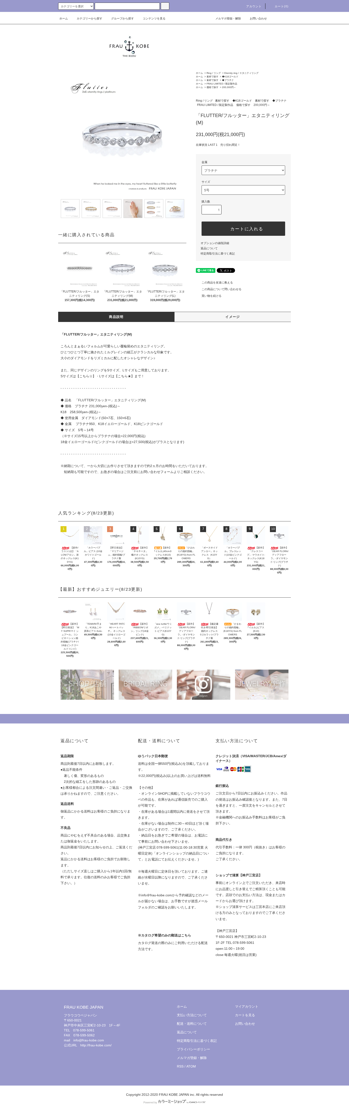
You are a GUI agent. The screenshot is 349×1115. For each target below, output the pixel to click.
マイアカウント (246, 1006)
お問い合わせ (258, 18)
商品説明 (116, 317)
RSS (180, 1066)
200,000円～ (229, 87)
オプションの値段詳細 (215, 243)
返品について (209, 248)
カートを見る (245, 1015)
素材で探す (212, 76)
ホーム (63, 18)
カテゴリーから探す (89, 18)
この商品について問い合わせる (221, 289)
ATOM (191, 1066)
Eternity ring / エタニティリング (241, 73)
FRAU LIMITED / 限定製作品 (222, 83)
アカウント (254, 6)
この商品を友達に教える (217, 282)
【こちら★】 (124, 376)
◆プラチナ (228, 80)
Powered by (150, 1102)
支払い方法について (192, 1015)
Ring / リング (214, 73)
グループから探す (122, 18)
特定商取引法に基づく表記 (218, 253)
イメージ (232, 317)
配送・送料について (192, 1023)
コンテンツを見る (154, 18)
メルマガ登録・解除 (228, 18)
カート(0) (281, 6)
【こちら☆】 (86, 376)
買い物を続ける (212, 296)
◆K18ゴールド (230, 76)
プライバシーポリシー (193, 1049)
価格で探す (212, 87)
